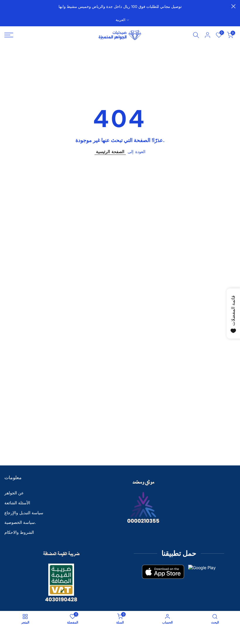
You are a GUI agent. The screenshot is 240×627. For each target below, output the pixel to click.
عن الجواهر (14, 492)
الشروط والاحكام (19, 532)
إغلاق (6, 6)
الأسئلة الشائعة (17, 502)
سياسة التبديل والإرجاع (23, 512)
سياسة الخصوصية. (20, 522)
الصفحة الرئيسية (110, 151)
